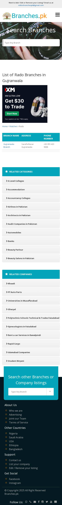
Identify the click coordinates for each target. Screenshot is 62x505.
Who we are (15, 410)
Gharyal (12, 309)
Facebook (14, 479)
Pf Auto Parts (15, 292)
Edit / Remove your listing (23, 468)
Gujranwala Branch (8, 145)
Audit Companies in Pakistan (22, 224)
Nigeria (13, 433)
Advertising (15, 414)
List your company (19, 464)
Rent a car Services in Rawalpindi (24, 335)
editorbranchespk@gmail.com (31, 5)
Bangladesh (15, 449)
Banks (11, 241)
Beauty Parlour (15, 249)
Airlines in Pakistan (17, 206)
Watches (13, 126)
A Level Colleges (16, 181)
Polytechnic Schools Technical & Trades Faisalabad (33, 318)
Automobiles (14, 232)
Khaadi (11, 283)
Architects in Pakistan (19, 215)
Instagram (15, 483)
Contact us (15, 460)
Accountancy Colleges (19, 198)
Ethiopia (13, 445)
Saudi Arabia (16, 437)
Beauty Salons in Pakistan (21, 258)
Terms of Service (18, 422)
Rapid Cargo (14, 343)
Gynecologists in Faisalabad (22, 326)
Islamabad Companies (19, 352)
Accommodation (16, 189)
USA (11, 441)
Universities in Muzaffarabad (22, 300)
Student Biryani (16, 361)
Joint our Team (17, 418)
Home (5, 126)
